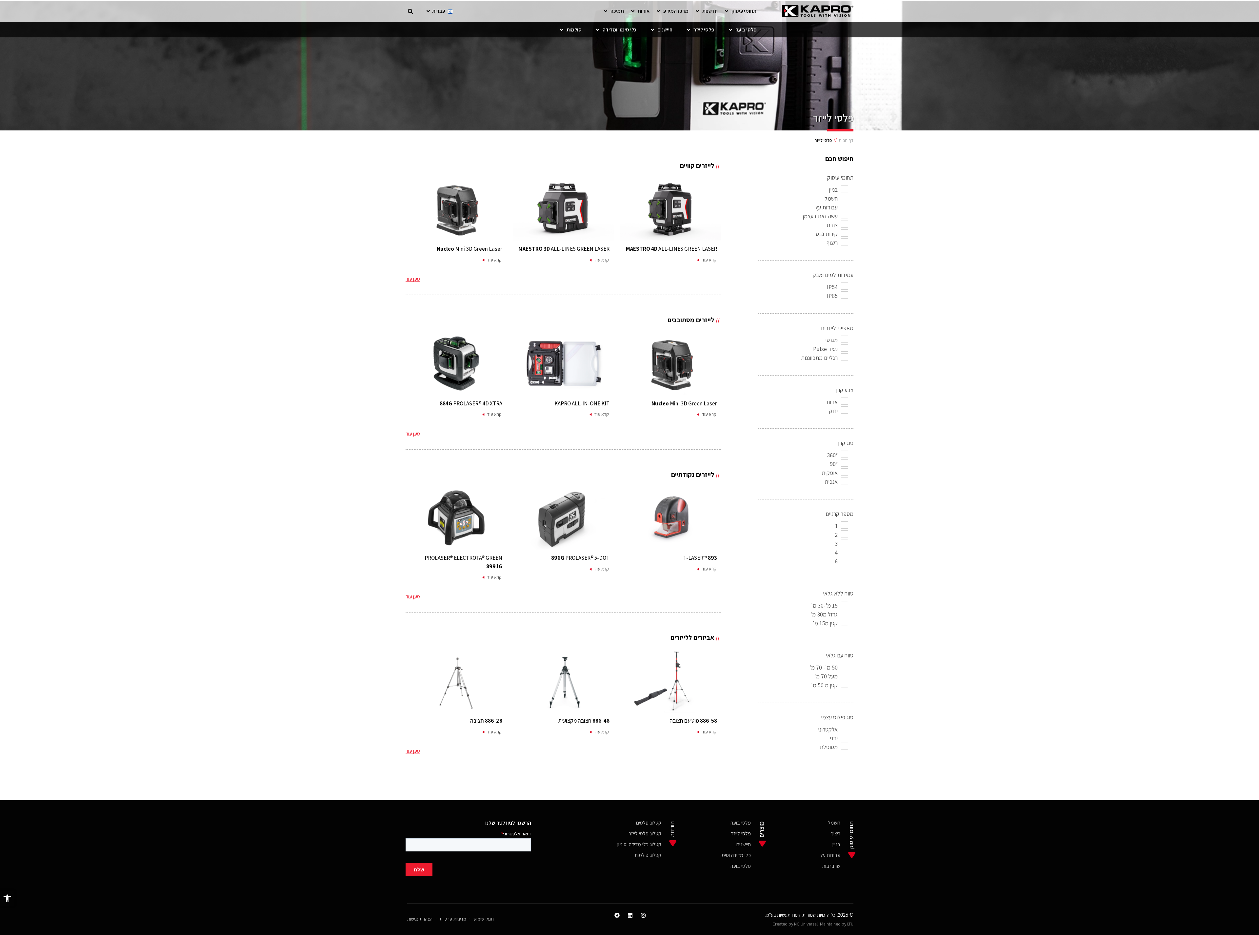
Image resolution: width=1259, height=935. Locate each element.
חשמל (834, 822)
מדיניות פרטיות (453, 919)
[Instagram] (643, 915)
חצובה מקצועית (584, 720)
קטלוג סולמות (648, 854)
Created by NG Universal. (795, 924)
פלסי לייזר (741, 833)
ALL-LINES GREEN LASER (671, 248)
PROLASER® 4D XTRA (471, 403)
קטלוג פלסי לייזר (645, 833)
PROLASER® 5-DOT (580, 557)
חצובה (486, 720)
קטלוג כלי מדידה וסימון (639, 844)
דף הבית (846, 140)
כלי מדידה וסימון (735, 854)
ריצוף (835, 833)
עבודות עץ (830, 854)
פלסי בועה (740, 822)
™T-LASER (700, 557)
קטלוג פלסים (648, 822)
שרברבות (831, 865)
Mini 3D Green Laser (469, 248)
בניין (836, 844)
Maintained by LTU (836, 924)
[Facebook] (617, 915)
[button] (7, 898)
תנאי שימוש (483, 919)
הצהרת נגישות (419, 919)
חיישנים (743, 844)
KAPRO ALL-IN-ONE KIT (582, 403)
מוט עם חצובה (693, 720)
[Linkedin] (630, 915)
